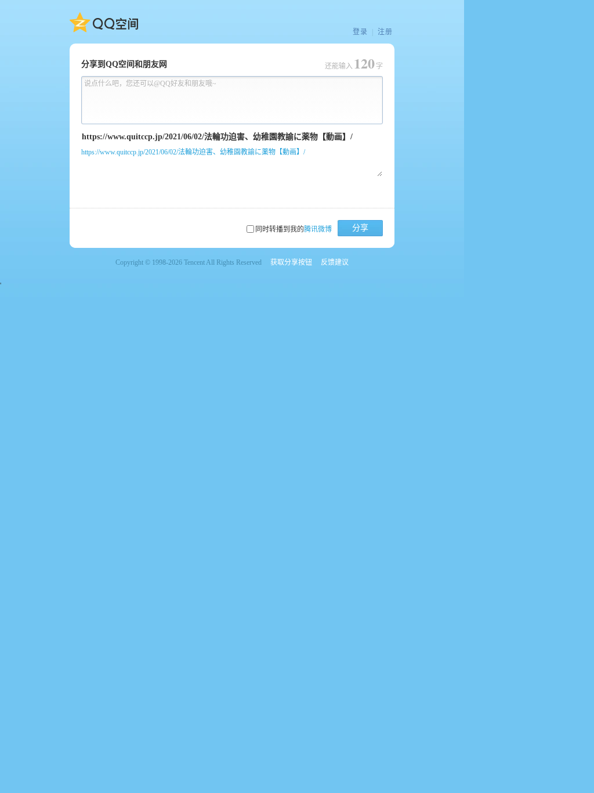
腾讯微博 (318, 229)
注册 (385, 32)
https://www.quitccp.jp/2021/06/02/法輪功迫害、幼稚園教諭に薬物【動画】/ (193, 152)
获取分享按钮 (291, 262)
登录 (360, 32)
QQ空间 (104, 22)
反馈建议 (335, 262)
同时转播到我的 (293, 229)
